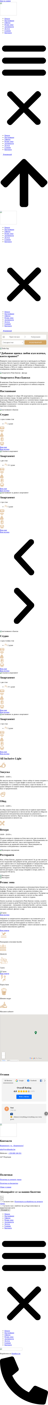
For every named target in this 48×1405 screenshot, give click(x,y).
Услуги (7, 29)
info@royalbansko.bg (7, 1149)
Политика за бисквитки (9, 1183)
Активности (9, 27)
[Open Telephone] (24, 1404)
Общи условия (5, 1187)
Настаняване (9, 21)
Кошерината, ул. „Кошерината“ (12, 1146)
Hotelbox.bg (15, 1354)
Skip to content (5, 1)
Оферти (7, 23)
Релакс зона (8, 25)
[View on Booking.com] (6, 1109)
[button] (24, 84)
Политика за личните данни (10, 1179)
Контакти (8, 33)
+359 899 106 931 (14, 1153)
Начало (7, 19)
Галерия (7, 31)
